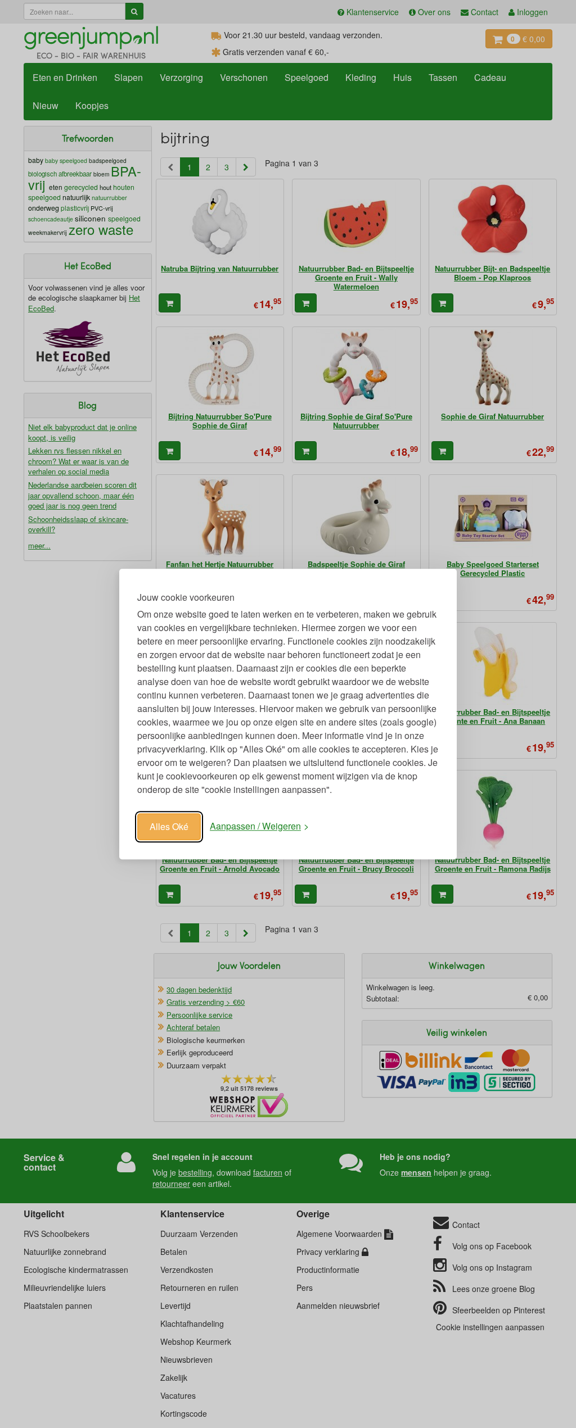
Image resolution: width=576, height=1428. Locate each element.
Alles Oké (169, 826)
